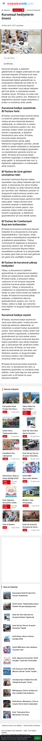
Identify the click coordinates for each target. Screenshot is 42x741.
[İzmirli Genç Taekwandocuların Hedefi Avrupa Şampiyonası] (11, 427)
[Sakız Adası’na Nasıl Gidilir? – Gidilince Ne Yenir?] (31, 403)
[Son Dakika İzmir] (20, 3)
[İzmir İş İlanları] (11, 520)
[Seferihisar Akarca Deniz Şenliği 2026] (11, 473)
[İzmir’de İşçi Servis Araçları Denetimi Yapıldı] (31, 449)
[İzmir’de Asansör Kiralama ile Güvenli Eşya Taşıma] (31, 520)
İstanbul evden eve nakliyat (12, 725)
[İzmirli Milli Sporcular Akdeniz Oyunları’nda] (31, 473)
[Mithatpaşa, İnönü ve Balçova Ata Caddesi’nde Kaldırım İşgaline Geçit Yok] (21, 693)
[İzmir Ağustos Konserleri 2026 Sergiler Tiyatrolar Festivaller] (11, 497)
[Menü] (4, 3)
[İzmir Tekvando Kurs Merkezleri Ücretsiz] (21, 714)
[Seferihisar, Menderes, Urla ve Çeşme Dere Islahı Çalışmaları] (21, 703)
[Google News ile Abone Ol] (9, 58)
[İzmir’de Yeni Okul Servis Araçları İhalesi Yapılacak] (31, 427)
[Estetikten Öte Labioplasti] (11, 449)
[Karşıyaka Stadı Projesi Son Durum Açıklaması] (11, 403)
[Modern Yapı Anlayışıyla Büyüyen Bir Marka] (31, 497)
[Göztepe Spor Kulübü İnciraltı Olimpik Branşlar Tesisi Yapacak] (21, 682)
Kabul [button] (37, 738)
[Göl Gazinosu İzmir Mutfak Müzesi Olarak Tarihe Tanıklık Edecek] (21, 671)
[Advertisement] (21, 560)
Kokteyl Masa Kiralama (31, 725)
